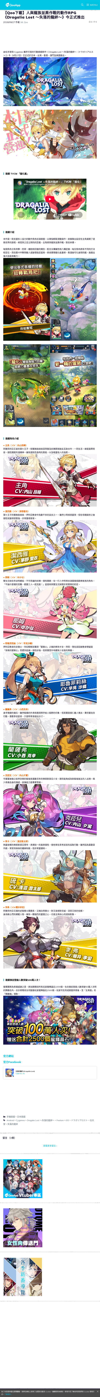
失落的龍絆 (12, 1124)
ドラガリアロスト (79, 1120)
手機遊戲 (11, 1116)
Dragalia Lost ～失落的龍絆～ (40, 1120)
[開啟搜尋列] (82, 5)
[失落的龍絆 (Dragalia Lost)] (50, 1073)
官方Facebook (12, 1062)
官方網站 (8, 1056)
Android (10, 1120)
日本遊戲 (21, 1116)
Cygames (20, 1120)
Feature (60, 1120)
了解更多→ (8, 1394)
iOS (67, 1120)
